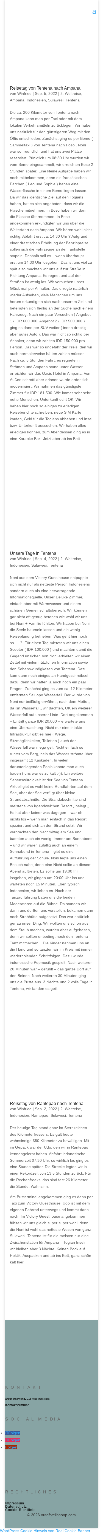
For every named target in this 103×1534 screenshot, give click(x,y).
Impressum (14, 1503)
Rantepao (39, 1115)
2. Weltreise (70, 93)
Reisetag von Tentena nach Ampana (45, 88)
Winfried (24, 93)
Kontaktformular (17, 1405)
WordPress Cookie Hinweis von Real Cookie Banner (45, 1531)
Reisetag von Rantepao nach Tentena (46, 1103)
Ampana (17, 100)
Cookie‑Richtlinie (20, 1510)
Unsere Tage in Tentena (33, 553)
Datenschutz (16, 1507)
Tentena (73, 100)
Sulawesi (55, 100)
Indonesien (36, 100)
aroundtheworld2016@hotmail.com (27, 1398)
